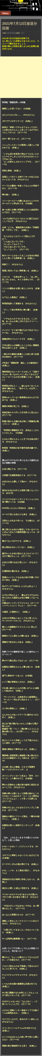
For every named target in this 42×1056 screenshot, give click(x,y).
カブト (23, 33)
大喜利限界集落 (21, 3)
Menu (5, 13)
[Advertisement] (21, 77)
